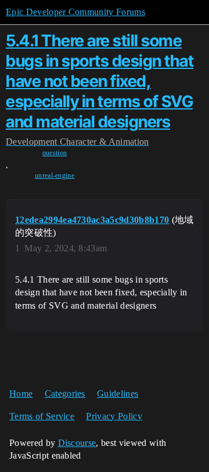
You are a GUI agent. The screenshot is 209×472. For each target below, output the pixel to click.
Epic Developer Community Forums (75, 12)
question (54, 153)
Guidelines (117, 393)
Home (21, 393)
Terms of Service (41, 416)
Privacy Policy (114, 416)
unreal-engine (54, 175)
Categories (65, 393)
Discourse (77, 443)
